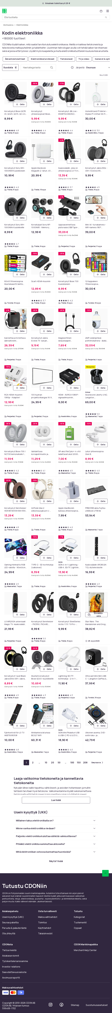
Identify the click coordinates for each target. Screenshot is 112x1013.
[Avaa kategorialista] (107, 11)
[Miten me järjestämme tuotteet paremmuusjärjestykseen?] (72, 67)
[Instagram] (50, 1004)
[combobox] (56, 17)
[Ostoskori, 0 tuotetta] (101, 11)
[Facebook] (61, 1004)
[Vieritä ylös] (105, 873)
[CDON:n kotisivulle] (4, 11)
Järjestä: (80, 67)
